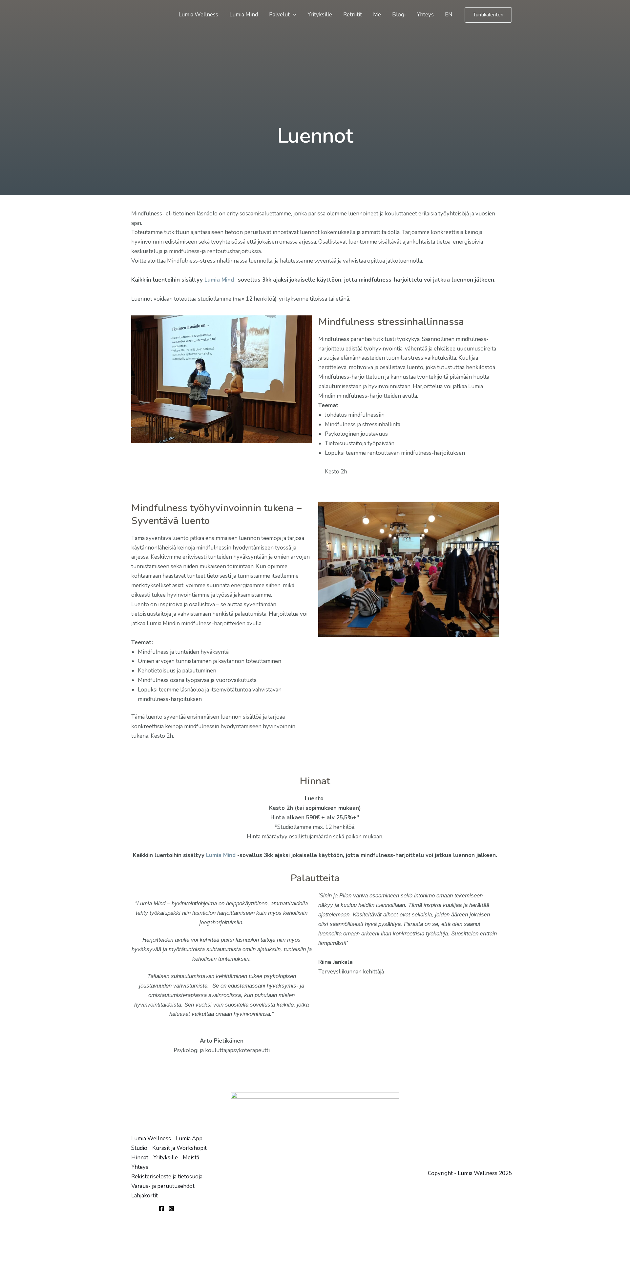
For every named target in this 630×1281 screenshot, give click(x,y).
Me (377, 14)
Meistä (191, 1157)
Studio (139, 1148)
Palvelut (279, 14)
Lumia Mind (243, 14)
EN (448, 14)
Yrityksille (319, 14)
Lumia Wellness (198, 14)
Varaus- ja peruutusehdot (163, 1186)
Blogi (399, 14)
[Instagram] (171, 1208)
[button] (293, 14)
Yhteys (425, 14)
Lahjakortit (144, 1195)
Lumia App (189, 1138)
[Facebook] (161, 1208)
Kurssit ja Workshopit (179, 1148)
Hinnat (139, 1157)
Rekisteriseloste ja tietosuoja (166, 1176)
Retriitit (352, 14)
